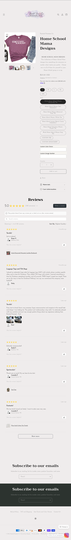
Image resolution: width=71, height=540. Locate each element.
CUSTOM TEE (46, 137)
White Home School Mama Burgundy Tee (53, 101)
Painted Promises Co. (15, 533)
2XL (43, 94)
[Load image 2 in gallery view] (17, 67)
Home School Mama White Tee (52, 117)
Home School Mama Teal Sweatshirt (53, 107)
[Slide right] (33, 68)
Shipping (42, 77)
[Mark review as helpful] (64, 244)
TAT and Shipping (26, 512)
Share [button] (43, 178)
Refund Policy (14, 512)
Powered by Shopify (25, 533)
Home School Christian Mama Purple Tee (53, 127)
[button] (4, 15)
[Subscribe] (50, 476)
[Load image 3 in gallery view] (22, 67)
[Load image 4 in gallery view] (28, 67)
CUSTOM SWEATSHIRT (50, 142)
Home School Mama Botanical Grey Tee (53, 112)
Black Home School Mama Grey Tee (53, 133)
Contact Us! (57, 512)
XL (60, 89)
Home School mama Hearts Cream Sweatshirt (53, 122)
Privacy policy (35, 533)
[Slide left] (7, 68)
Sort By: (52, 224)
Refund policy (44, 533)
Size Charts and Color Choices (43, 512)
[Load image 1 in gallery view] (11, 67)
